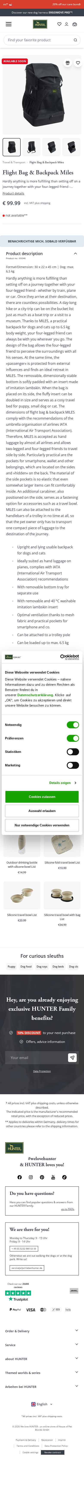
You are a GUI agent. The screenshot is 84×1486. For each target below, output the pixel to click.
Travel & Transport (14, 162)
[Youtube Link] (53, 1177)
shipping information (63, 1126)
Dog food (25, 966)
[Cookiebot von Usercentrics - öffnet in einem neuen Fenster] (60, 657)
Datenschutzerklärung (35, 695)
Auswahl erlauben (42, 811)
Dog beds (58, 966)
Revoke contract (52, 1452)
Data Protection (42, 1071)
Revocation (47, 1439)
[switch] (73, 738)
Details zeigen (60, 783)
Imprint (62, 1439)
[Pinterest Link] (42, 1177)
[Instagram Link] (31, 1177)
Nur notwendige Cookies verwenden (42, 825)
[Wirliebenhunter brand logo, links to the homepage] (35, 24)
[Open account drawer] (66, 24)
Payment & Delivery (26, 1439)
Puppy (11, 966)
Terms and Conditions (28, 1445)
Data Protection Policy (56, 1445)
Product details (13, 193)
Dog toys (42, 966)
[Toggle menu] (8, 24)
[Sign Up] (72, 1057)
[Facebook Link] (19, 1177)
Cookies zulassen (42, 797)
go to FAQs (67, 1209)
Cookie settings (30, 1452)
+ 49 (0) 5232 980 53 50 (24, 1248)
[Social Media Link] (64, 1177)
